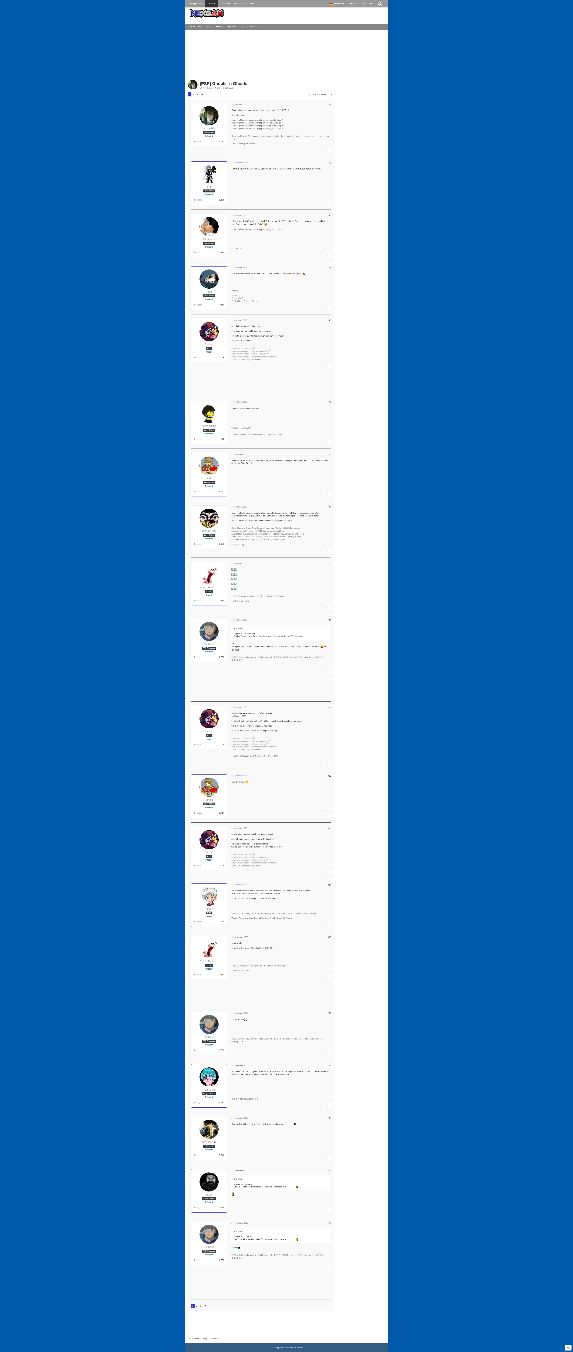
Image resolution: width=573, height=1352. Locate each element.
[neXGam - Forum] (286, 13)
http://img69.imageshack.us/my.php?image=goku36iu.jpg (256, 126)
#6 (330, 402)
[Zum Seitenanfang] (568, 1348)
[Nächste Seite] (202, 94)
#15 (329, 937)
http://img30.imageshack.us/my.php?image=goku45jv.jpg (256, 128)
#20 (329, 1223)
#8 (330, 507)
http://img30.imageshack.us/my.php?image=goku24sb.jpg (256, 123)
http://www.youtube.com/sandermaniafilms (249, 351)
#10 (329, 620)
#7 (330, 454)
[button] (337, 3)
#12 (329, 776)
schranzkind (260, 435)
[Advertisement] (236, 55)
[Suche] (380, 3)
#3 (330, 215)
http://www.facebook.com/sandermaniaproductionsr (253, 357)
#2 (330, 163)
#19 (329, 1171)
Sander (258, 756)
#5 (330, 320)
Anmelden (353, 4)
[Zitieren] (328, 150)
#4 (330, 268)
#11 (329, 707)
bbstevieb (207, 88)
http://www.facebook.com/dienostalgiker (248, 354)
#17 (329, 1066)
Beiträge (197, 141)
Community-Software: (286, 1347)
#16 (329, 1013)
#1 (330, 104)
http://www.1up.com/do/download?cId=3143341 (251, 948)
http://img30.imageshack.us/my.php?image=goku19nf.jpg (256, 120)
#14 (329, 885)
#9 (330, 563)
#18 (329, 1118)
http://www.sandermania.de (243, 348)
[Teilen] (331, 94)
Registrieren (367, 4)
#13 (329, 828)
